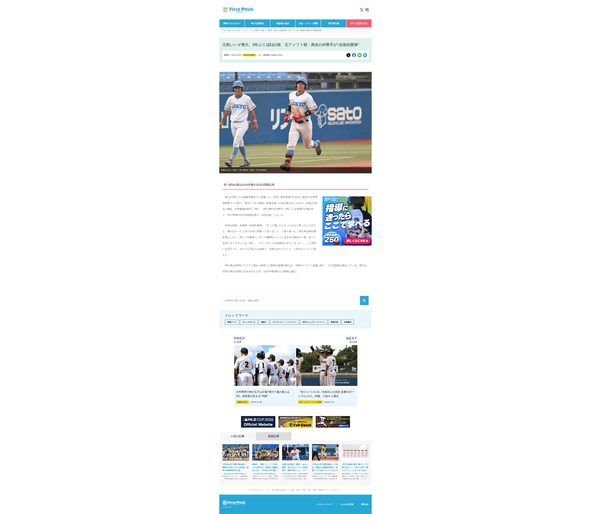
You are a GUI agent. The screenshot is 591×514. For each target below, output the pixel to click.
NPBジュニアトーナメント (313, 322)
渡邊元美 (334, 322)
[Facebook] (354, 55)
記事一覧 (231, 30)
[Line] (360, 55)
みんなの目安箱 (347, 504)
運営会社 (365, 504)
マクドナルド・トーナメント (285, 322)
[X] (348, 55)
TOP (224, 30)
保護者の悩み (282, 23)
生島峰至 (347, 322)
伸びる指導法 (257, 23)
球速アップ (232, 322)
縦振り (264, 322)
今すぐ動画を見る (359, 23)
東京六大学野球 (249, 55)
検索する (364, 300)
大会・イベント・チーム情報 (247, 30)
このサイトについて (324, 504)
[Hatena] (365, 55)
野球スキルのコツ (232, 23)
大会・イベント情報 (308, 23)
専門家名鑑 (333, 23)
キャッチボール (248, 322)
